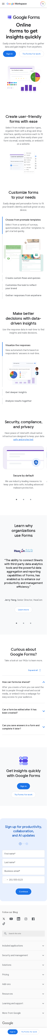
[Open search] (42, 3)
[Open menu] (3, 4)
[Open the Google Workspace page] (17, 3)
